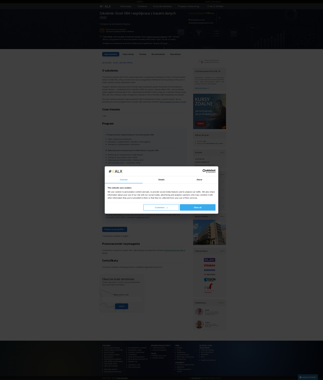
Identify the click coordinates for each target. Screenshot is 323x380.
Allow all (197, 207)
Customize (159, 207)
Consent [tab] (123, 179)
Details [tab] (161, 179)
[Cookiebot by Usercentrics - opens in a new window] (204, 171)
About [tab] (199, 179)
